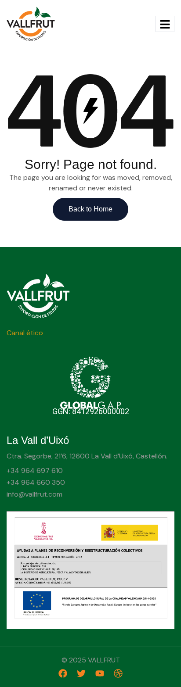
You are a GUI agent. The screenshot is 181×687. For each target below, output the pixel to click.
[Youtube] (100, 673)
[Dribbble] (118, 673)
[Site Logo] (31, 23)
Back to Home (90, 209)
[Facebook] (63, 673)
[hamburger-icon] (165, 24)
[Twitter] (81, 673)
